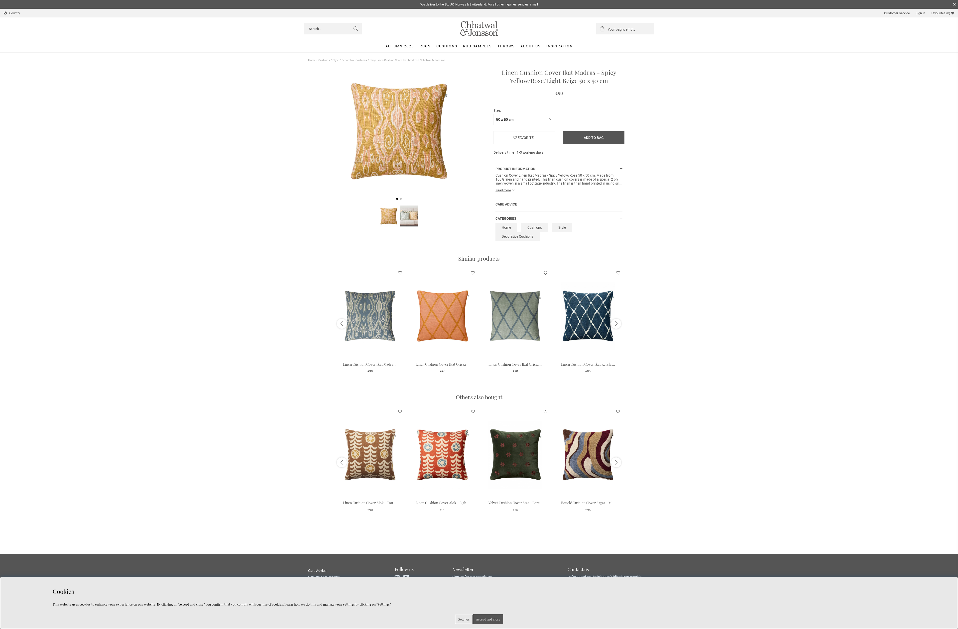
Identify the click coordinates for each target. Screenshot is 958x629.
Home (312, 60)
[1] (399, 131)
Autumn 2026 (399, 46)
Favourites (940, 13)
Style (336, 60)
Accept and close (488, 619)
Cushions (446, 46)
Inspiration (559, 46)
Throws (506, 46)
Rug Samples (477, 46)
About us (530, 46)
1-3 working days (530, 152)
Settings (464, 619)
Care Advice (317, 571)
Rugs (425, 46)
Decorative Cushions (354, 60)
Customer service (897, 13)
